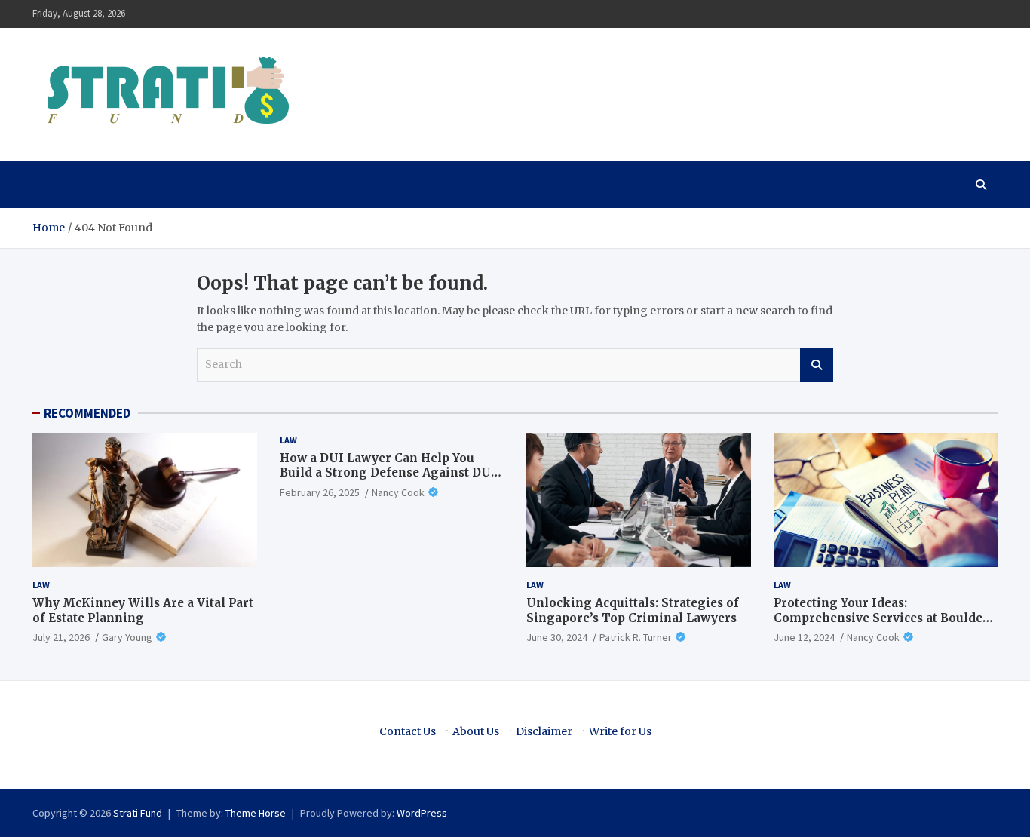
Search (816, 365)
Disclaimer (544, 731)
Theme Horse (255, 813)
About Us (475, 731)
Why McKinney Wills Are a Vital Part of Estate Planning (142, 610)
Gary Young (127, 637)
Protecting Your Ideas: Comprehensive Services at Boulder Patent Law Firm (881, 617)
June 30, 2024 (556, 637)
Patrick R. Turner (635, 637)
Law (41, 584)
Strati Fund (137, 813)
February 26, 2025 (320, 492)
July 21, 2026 (61, 637)
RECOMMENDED (87, 413)
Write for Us (620, 731)
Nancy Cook (398, 492)
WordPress (422, 813)
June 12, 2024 (804, 637)
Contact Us (407, 731)
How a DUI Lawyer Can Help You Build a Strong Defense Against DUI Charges (388, 473)
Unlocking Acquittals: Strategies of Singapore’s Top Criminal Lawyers (632, 610)
